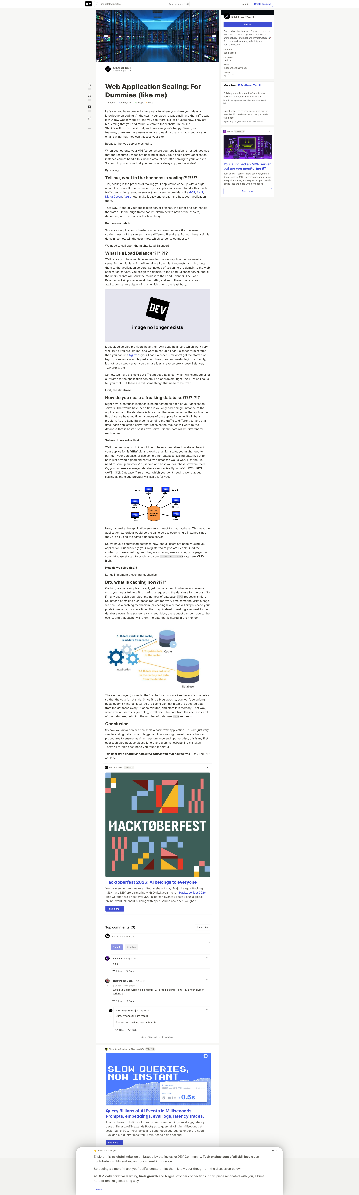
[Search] (97, 4)
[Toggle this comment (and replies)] (107, 963)
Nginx (133, 355)
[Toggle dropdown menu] (208, 767)
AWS (200, 192)
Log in (245, 4)
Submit (117, 947)
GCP (192, 192)
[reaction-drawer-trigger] (89, 86)
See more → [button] (114, 1142)
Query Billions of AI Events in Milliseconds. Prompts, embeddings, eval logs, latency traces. (155, 1113)
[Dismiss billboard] (277, 1150)
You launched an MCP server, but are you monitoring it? (247, 166)
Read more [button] (247, 191)
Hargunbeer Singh (123, 980)
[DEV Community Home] (88, 4)
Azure (128, 196)
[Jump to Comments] (89, 97)
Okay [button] (99, 1189)
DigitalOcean (113, 196)
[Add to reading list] (89, 108)
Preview (131, 947)
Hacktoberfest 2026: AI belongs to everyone (151, 882)
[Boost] (89, 118)
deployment (125, 102)
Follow (247, 24)
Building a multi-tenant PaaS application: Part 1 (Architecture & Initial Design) (245, 98)
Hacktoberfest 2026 (192, 892)
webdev (111, 102)
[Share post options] (89, 128)
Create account (262, 4)
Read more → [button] (115, 908)
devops (139, 102)
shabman (118, 958)
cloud (149, 102)
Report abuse (168, 1037)
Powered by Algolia (178, 4)
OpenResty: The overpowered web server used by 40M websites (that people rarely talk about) (245, 116)
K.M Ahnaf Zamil (121, 67)
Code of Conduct (149, 1037)
